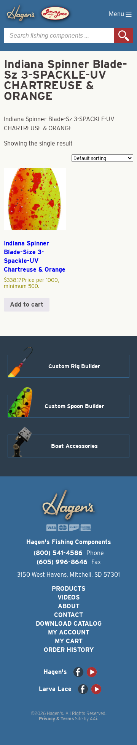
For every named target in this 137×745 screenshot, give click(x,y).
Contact (68, 614)
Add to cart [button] (26, 304)
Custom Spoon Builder (74, 406)
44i (93, 718)
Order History (69, 649)
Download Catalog (69, 623)
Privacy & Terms (56, 718)
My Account (68, 632)
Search (123, 35)
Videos (68, 597)
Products (69, 588)
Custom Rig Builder (74, 366)
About (69, 606)
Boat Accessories (74, 446)
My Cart (69, 641)
